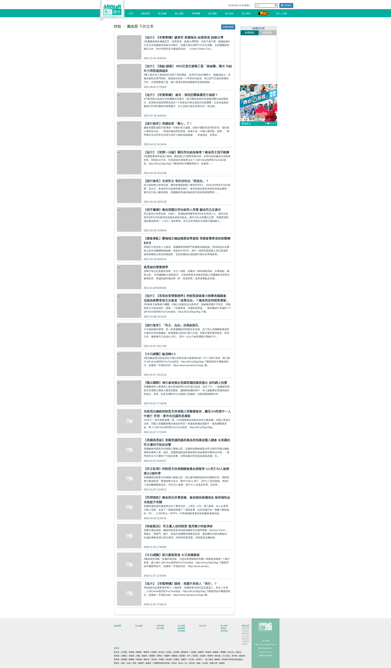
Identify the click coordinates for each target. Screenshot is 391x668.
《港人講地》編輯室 (212, 659)
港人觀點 (212, 13)
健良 (123, 663)
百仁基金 (226, 656)
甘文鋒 (191, 659)
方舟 (188, 656)
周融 (138, 656)
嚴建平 (184, 659)
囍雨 (134, 663)
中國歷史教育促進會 (161, 663)
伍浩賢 (124, 652)
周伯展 (116, 656)
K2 (186, 663)
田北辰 (230, 652)
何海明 (208, 652)
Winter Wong (177, 663)
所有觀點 (181, 631)
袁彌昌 (124, 656)
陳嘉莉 (144, 656)
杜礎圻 (199, 659)
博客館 (223, 628)
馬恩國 (182, 656)
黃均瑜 (234, 656)
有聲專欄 (196, 13)
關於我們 (245, 626)
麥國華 (139, 652)
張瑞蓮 (131, 652)
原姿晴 (154, 652)
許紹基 (205, 663)
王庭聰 (193, 652)
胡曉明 (200, 652)
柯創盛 (139, 659)
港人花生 (229, 13)
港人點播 (162, 13)
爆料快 (244, 644)
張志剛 (176, 652)
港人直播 (179, 13)
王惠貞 (238, 652)
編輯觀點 (181, 628)
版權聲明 (245, 633)
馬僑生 (159, 656)
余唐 (129, 663)
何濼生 (169, 652)
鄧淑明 (210, 656)
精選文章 (213, 663)
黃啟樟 (202, 656)
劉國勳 (131, 659)
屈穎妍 (131, 656)
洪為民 (195, 656)
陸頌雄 (169, 659)
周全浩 (116, 652)
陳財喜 (146, 659)
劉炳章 (146, 652)
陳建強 (174, 656)
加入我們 (245, 636)
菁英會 (116, 659)
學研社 (116, 663)
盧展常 (148, 663)
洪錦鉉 (161, 659)
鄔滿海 (215, 652)
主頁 (131, 13)
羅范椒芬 (184, 652)
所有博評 (224, 631)
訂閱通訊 (287, 5)
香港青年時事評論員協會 (232, 659)
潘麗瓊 (152, 656)
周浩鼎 (154, 659)
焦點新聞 (145, 13)
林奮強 (222, 663)
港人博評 (246, 13)
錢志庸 (242, 656)
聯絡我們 (245, 639)
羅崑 (198, 663)
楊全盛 (217, 656)
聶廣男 (141, 663)
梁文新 (192, 663)
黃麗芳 (176, 659)
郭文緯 (161, 652)
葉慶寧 (167, 656)
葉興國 (124, 659)
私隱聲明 (245, 628)
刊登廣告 (245, 641)
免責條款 (245, 631)
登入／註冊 (281, 13)
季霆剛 (223, 652)
